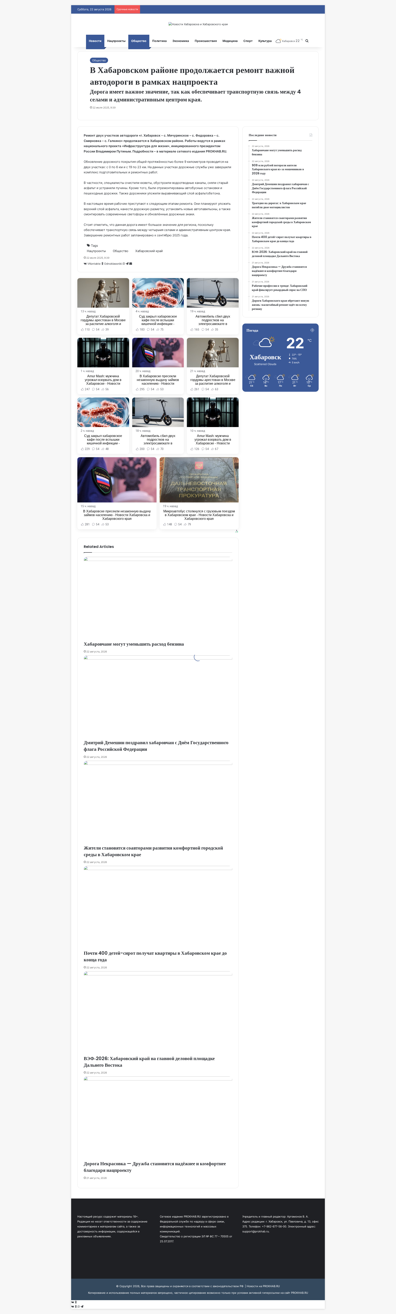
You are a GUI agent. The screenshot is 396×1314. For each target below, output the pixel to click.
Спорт (248, 41)
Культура (265, 41)
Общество (138, 41)
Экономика (180, 41)
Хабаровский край (149, 251)
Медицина (230, 41)
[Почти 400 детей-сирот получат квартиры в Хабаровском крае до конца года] (158, 908)
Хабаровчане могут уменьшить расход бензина (134, 644)
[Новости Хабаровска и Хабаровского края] (198, 24)
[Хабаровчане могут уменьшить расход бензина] (158, 599)
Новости (95, 41)
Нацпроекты (116, 41)
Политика (159, 41)
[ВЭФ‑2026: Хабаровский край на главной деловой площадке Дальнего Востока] (158, 1013)
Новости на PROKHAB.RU (263, 1286)
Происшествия (206, 41)
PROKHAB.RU (299, 1292)
